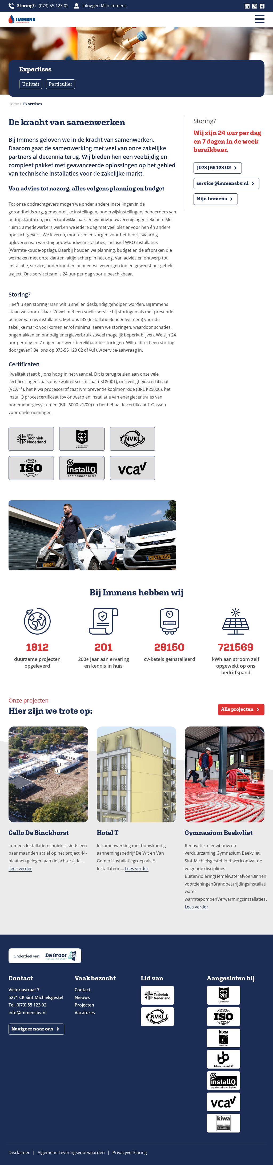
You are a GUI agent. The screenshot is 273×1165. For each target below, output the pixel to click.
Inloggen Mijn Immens (104, 6)
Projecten (84, 1005)
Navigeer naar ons (32, 1029)
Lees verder (20, 868)
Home (14, 103)
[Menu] (259, 19)
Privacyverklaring (130, 1152)
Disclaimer (19, 1152)
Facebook (262, 6)
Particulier (60, 84)
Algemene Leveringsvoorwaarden (71, 1152)
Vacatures (85, 1013)
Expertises (32, 103)
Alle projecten (237, 709)
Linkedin (247, 6)
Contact (82, 990)
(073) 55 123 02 (43, 6)
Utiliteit (30, 84)
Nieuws (82, 997)
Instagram (254, 6)
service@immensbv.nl (222, 183)
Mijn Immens (211, 198)
